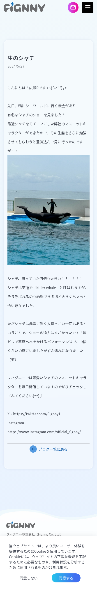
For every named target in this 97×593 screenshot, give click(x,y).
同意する (66, 578)
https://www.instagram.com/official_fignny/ (44, 431)
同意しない (29, 578)
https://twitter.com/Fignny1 (36, 413)
